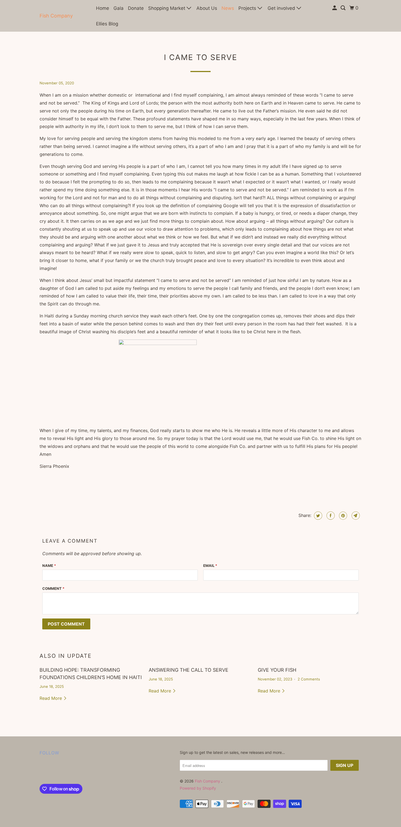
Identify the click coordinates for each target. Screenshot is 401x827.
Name (49, 565)
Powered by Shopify (198, 788)
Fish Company (56, 16)
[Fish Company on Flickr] (41, 771)
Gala (118, 8)
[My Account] (335, 8)
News (228, 8)
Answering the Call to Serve (188, 670)
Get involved (282, 8)
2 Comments (309, 679)
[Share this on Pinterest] (342, 515)
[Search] (343, 8)
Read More (51, 698)
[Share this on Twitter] (317, 515)
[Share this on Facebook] (330, 515)
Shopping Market (167, 8)
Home (102, 8)
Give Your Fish (277, 670)
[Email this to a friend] (355, 515)
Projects (248, 8)
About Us (206, 8)
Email (210, 565)
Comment (53, 588)
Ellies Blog (107, 23)
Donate (136, 8)
